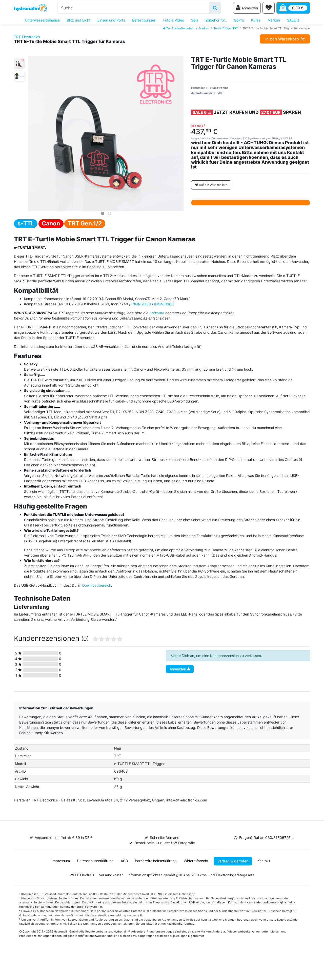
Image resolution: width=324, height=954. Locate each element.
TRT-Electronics (27, 37)
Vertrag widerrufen (232, 861)
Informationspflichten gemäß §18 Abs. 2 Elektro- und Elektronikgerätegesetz (191, 875)
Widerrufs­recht (196, 861)
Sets (194, 20)
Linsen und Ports (111, 20)
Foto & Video (173, 20)
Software (156, 313)
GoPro (239, 20)
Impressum (61, 861)
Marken (274, 20)
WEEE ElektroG (82, 875)
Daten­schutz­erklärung (95, 861)
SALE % (293, 20)
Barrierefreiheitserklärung (156, 861)
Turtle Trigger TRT (226, 28)
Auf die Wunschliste (212, 185)
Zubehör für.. (216, 20)
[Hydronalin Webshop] (30, 8)
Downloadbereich (96, 585)
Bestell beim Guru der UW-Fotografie (165, 843)
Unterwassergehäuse (42, 20)
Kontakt (263, 861)
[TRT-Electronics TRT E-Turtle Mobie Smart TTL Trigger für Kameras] (19, 62)
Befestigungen (144, 20)
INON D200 (164, 304)
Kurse (255, 20)
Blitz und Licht (78, 20)
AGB (124, 861)
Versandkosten (111, 875)
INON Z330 (141, 304)
